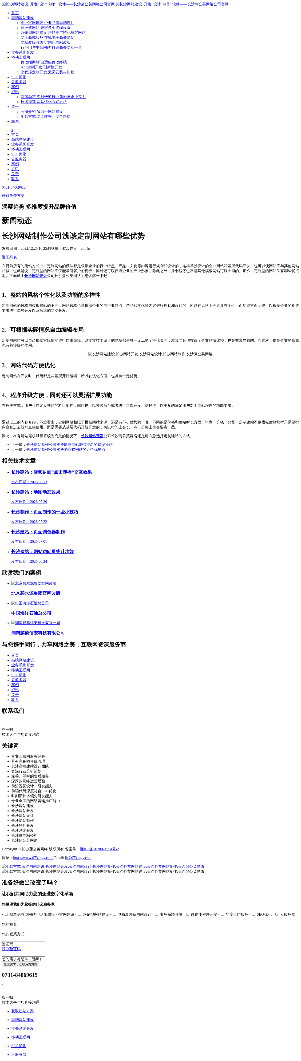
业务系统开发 (22, 52)
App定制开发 (41, 67)
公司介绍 (42, 112)
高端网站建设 (22, 18)
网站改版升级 (46, 42)
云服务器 (18, 82)
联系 (15, 121)
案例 (15, 87)
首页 (15, 13)
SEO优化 (18, 77)
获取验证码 (11, 949)
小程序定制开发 (47, 72)
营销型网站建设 (53, 33)
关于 (15, 107)
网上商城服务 (47, 38)
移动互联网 (20, 57)
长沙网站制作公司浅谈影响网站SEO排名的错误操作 (69, 445)
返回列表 (9, 257)
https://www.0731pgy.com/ (33, 858)
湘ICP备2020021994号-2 (99, 849)
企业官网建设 (47, 23)
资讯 (15, 92)
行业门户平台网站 (51, 47)
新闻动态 (53, 97)
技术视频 (44, 102)
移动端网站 (44, 62)
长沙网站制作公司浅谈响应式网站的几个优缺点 (65, 449)
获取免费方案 (13, 196)
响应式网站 (46, 28)
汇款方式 (46, 117)
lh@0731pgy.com (78, 858)
